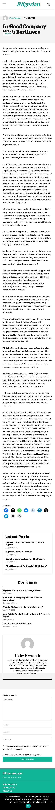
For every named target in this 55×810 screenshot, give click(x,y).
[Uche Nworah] (6, 18)
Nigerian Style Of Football (19, 551)
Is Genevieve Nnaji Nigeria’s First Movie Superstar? (22, 598)
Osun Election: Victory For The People (25, 558)
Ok (28, 806)
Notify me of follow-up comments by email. (23, 755)
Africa (8, 34)
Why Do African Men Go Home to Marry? (23, 607)
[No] (51, 801)
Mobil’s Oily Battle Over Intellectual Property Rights (26, 615)
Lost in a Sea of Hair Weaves (17, 623)
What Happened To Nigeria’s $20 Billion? (26, 566)
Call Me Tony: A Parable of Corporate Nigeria (24, 543)
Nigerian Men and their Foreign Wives (22, 590)
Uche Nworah (14, 18)
